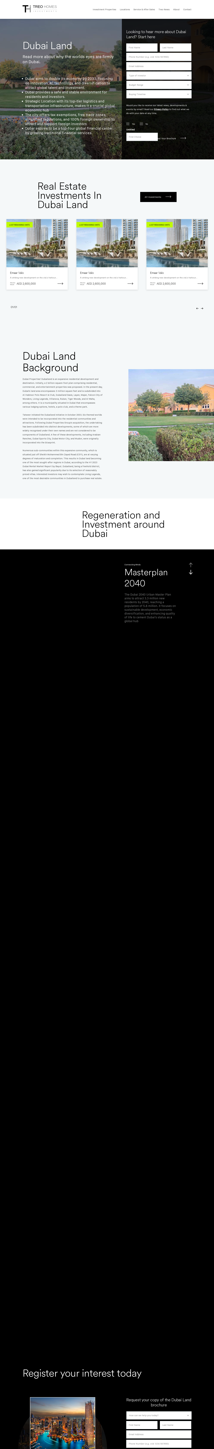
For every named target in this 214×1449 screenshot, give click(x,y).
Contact (187, 9)
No (147, 124)
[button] (197, 308)
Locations (125, 9)
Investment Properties (104, 9)
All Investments (153, 197)
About (176, 9)
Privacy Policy (161, 109)
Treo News (164, 9)
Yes (133, 124)
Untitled (130, 129)
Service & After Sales (144, 9)
